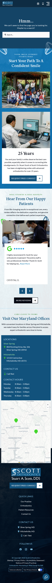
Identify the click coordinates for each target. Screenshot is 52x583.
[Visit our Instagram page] (26, 549)
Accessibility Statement (35, 560)
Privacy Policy (20, 560)
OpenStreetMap (31, 462)
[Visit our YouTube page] (32, 549)
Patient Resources (26, 510)
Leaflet (22, 462)
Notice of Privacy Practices (26, 563)
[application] (26, 431)
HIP (41, 565)
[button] (48, 3)
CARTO (47, 462)
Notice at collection (16, 570)
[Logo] (7, 3)
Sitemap (10, 560)
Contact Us (26, 514)
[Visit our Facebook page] (21, 549)
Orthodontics (26, 505)
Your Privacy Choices (30, 570)
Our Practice (26, 501)
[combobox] (26, 35)
